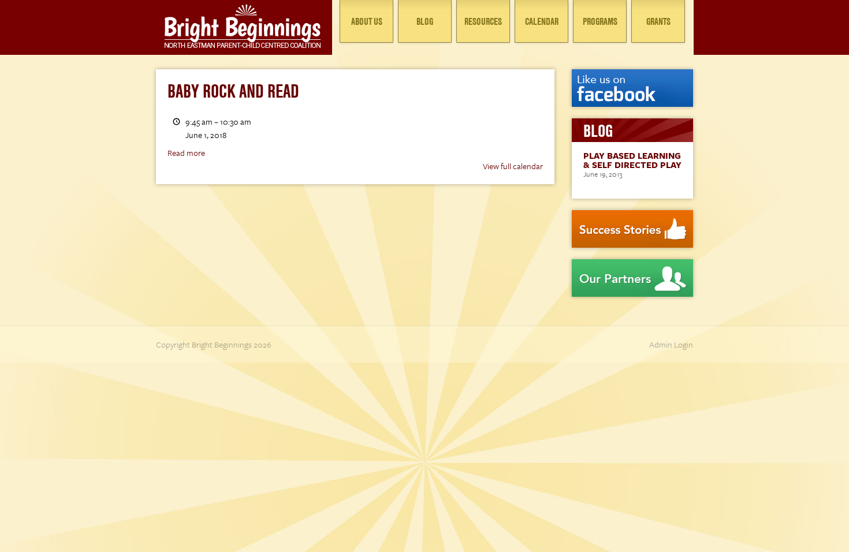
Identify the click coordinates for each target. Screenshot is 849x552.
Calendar (541, 21)
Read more (186, 153)
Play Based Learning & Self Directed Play (632, 160)
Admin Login (671, 344)
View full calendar (513, 166)
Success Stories (632, 229)
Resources (483, 21)
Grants (658, 21)
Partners (632, 278)
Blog (424, 21)
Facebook (632, 88)
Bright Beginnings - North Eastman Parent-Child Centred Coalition (243, 26)
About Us (366, 21)
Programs (600, 21)
